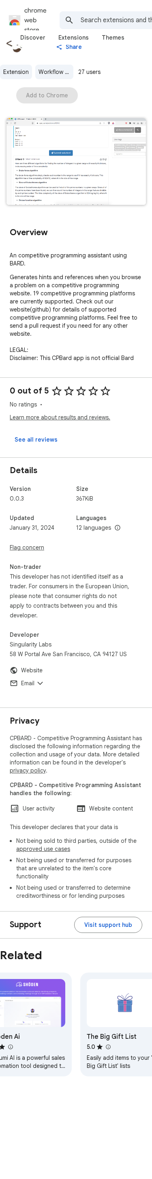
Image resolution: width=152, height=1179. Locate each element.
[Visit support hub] (108, 925)
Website (32, 670)
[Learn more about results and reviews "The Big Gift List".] (108, 1047)
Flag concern (27, 547)
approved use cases (43, 849)
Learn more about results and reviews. (60, 417)
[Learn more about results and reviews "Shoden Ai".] (10, 1047)
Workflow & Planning (56, 72)
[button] (76, 162)
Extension (16, 72)
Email (27, 683)
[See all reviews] (36, 439)
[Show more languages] (117, 528)
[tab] (33, 37)
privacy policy (28, 770)
